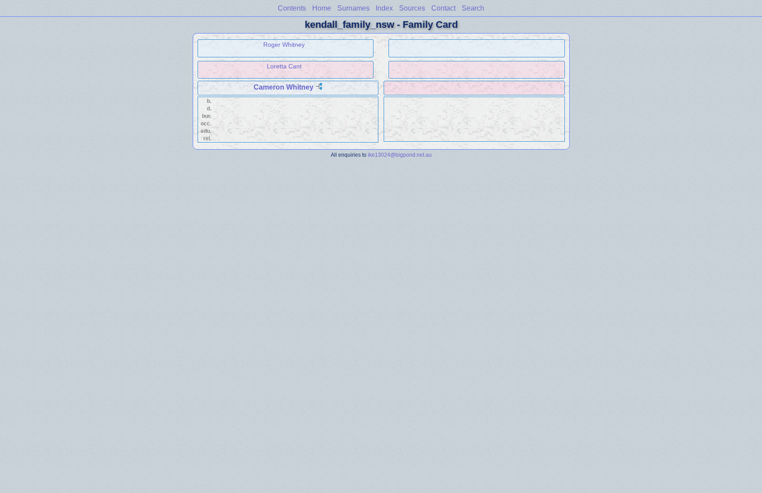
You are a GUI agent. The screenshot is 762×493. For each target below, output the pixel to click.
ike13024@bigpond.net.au (400, 155)
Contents (292, 8)
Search (473, 8)
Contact (443, 8)
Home (321, 8)
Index (384, 8)
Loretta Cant (284, 66)
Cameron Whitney (284, 87)
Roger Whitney (284, 44)
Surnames (353, 8)
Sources (412, 8)
